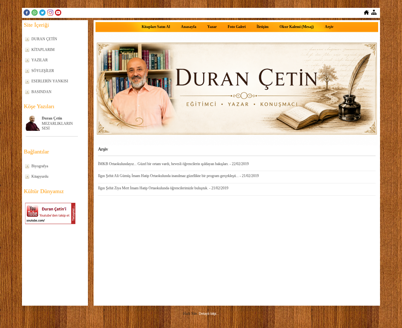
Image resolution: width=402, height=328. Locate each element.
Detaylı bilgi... (209, 313)
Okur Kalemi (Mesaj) (297, 27)
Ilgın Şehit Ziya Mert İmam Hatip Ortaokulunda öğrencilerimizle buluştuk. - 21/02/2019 (163, 188)
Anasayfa (188, 27)
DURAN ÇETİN (44, 39)
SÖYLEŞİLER (42, 71)
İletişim (263, 27)
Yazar (212, 27)
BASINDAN (41, 92)
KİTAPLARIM (43, 49)
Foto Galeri (237, 27)
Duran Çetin (52, 118)
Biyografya (39, 166)
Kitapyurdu (39, 176)
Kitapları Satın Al (156, 27)
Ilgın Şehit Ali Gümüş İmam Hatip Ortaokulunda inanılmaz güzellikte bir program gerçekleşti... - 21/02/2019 (178, 176)
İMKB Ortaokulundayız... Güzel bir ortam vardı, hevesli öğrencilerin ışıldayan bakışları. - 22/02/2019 (173, 164)
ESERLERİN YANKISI (49, 81)
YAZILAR (39, 60)
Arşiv (329, 27)
